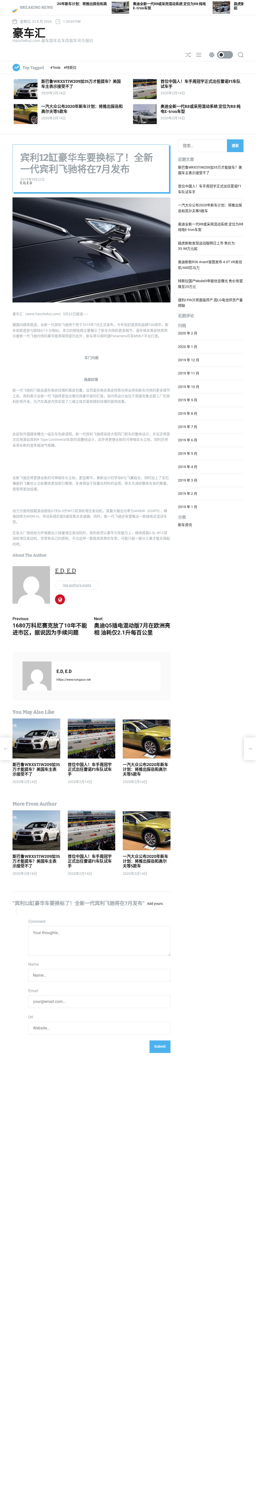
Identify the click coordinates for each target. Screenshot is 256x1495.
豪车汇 (29, 33)
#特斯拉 (70, 68)
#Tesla (55, 68)
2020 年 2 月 (187, 333)
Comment (37, 921)
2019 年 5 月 (187, 454)
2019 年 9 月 (187, 400)
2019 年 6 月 (187, 440)
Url (30, 1017)
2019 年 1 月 (187, 507)
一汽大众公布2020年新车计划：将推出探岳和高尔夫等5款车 (145, 769)
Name (33, 964)
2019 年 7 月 (187, 427)
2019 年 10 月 (188, 387)
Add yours (155, 904)
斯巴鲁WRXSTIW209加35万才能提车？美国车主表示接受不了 (36, 769)
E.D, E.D (26, 183)
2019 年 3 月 (187, 480)
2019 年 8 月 (187, 414)
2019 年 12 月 (188, 360)
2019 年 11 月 (188, 373)
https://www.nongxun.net (73, 679)
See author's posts (77, 585)
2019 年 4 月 (187, 467)
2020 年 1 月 (187, 347)
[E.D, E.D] (37, 675)
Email (33, 990)
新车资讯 (185, 525)
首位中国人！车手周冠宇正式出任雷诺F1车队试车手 (90, 769)
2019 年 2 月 (187, 494)
